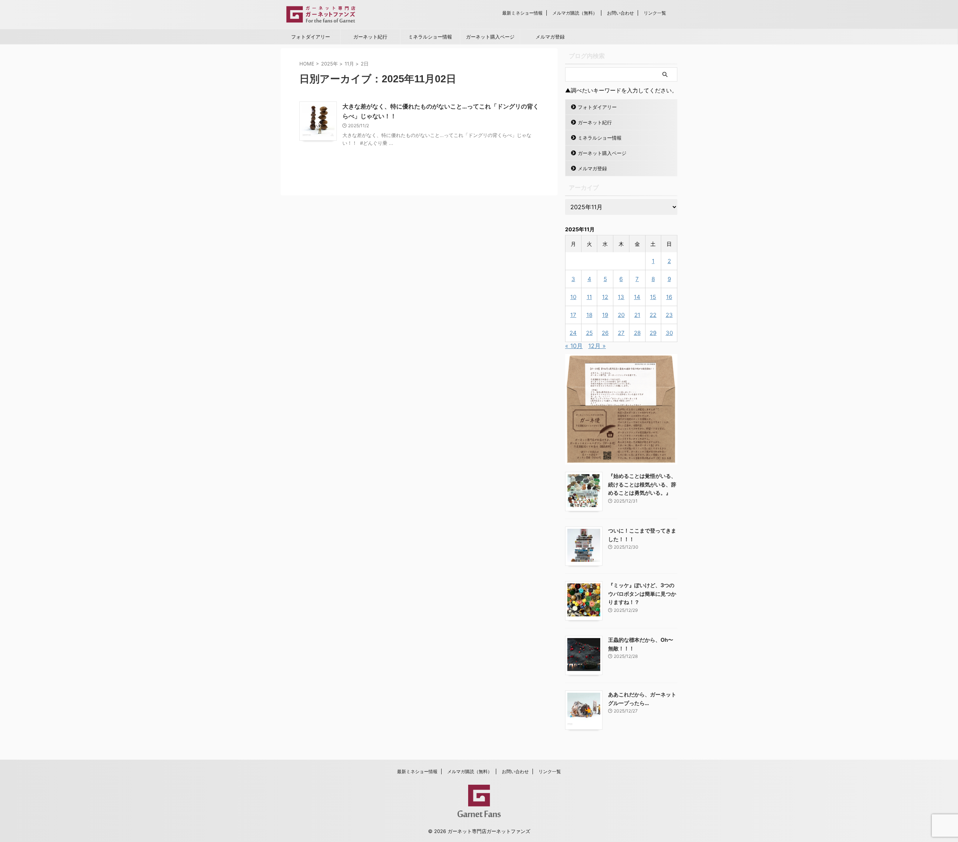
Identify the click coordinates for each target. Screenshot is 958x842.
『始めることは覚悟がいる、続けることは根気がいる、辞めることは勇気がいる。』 (642, 484)
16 (669, 297)
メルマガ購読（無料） (574, 13)
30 (669, 332)
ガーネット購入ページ (490, 37)
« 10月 (574, 346)
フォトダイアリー (310, 37)
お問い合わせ (620, 13)
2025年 (329, 64)
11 (589, 297)
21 (637, 314)
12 (605, 297)
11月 (349, 64)
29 (653, 332)
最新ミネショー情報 (522, 13)
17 (573, 314)
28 (637, 332)
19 (605, 314)
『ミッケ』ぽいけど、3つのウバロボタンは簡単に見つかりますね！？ (642, 593)
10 (573, 297)
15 (653, 297)
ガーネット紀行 (370, 37)
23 (669, 314)
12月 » (597, 346)
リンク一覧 (655, 13)
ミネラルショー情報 (430, 37)
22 (653, 314)
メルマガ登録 (550, 37)
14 (637, 297)
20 (621, 314)
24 (573, 332)
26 (605, 332)
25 (589, 332)
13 (621, 297)
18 (589, 314)
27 (621, 332)
